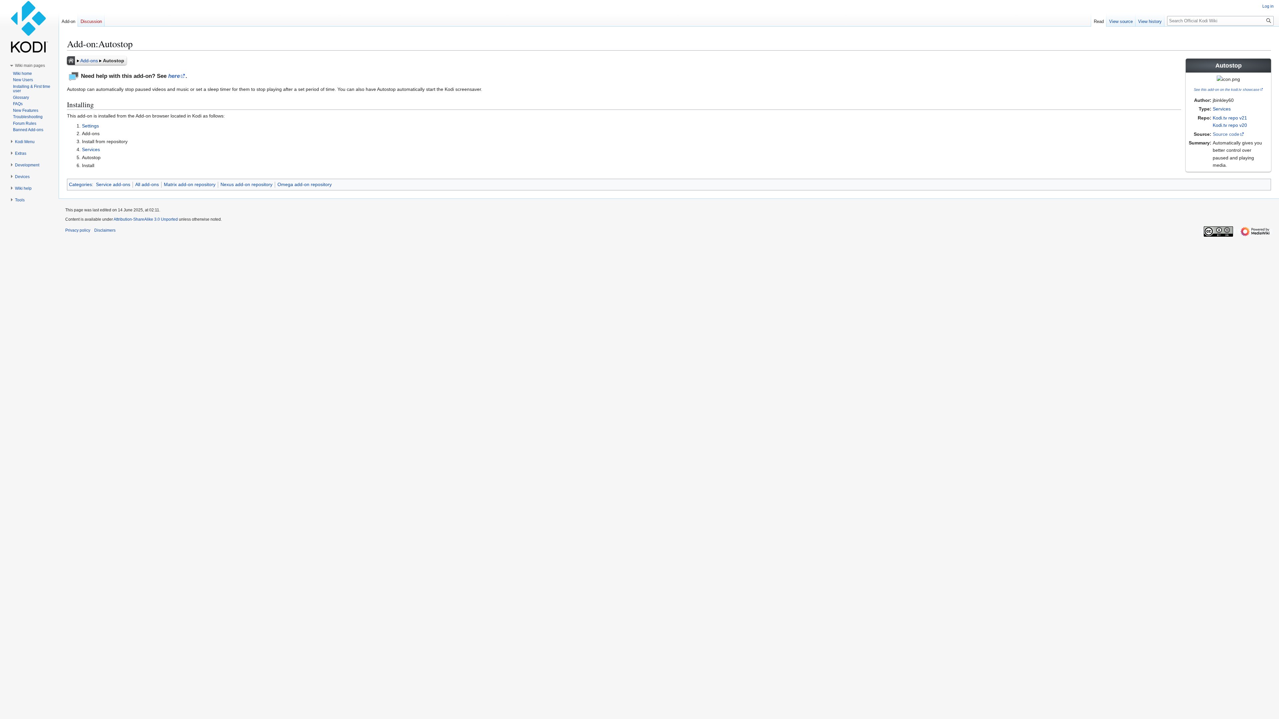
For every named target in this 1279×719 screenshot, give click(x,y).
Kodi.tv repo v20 (1230, 125)
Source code (1226, 134)
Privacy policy (77, 230)
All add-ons (147, 184)
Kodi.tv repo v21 (1230, 117)
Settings (90, 125)
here (174, 76)
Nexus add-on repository (246, 184)
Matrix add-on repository (189, 184)
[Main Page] (71, 60)
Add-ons (89, 60)
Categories (80, 184)
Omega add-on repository (304, 184)
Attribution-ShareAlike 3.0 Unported (146, 219)
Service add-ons (113, 184)
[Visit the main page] (29, 26)
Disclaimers (105, 230)
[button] (30, 65)
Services (1222, 109)
